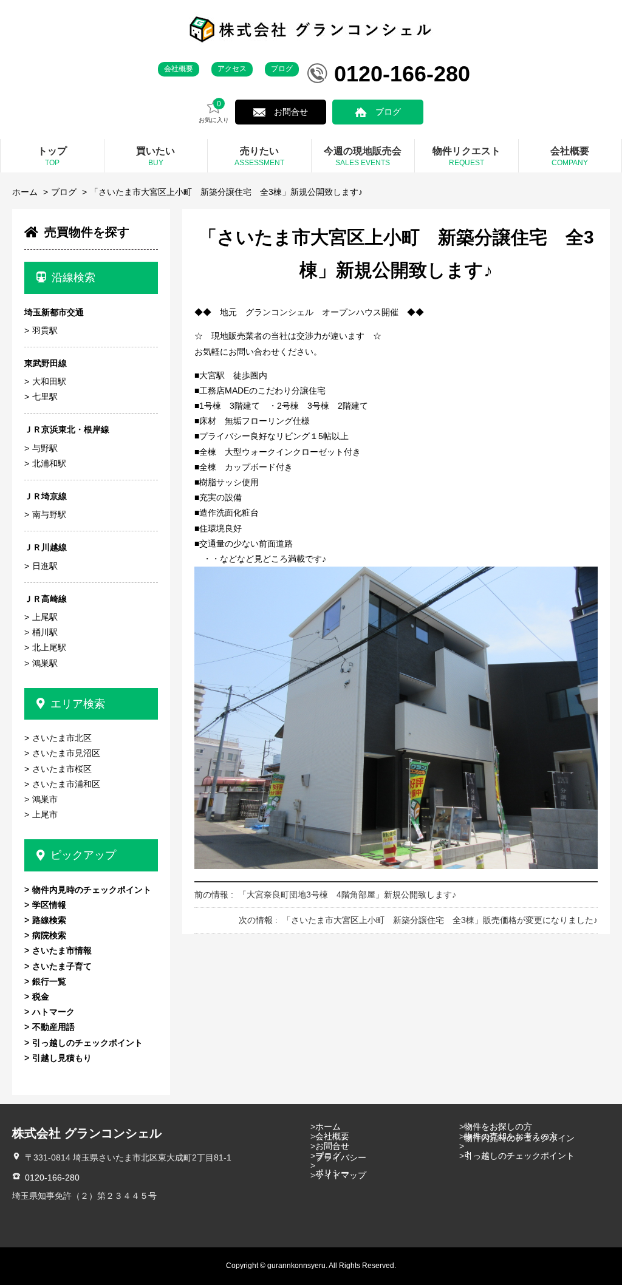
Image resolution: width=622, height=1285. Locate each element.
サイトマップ (340, 1175)
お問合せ (291, 112)
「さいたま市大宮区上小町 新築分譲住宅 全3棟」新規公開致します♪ (226, 192)
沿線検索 (73, 277)
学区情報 (49, 905)
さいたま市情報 (62, 950)
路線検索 (49, 920)
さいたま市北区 (62, 738)
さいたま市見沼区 (66, 753)
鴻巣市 (45, 799)
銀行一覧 (49, 981)
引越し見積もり (62, 1058)
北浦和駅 (49, 463)
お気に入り (214, 112)
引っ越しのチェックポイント (87, 1043)
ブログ (282, 68)
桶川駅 (45, 632)
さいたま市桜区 (62, 769)
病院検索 (49, 935)
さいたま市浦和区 (66, 784)
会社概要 (178, 68)
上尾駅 (45, 617)
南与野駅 (49, 514)
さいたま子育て (62, 966)
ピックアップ (83, 855)
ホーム (25, 192)
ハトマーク (53, 1012)
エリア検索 (77, 704)
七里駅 (45, 396)
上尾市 (45, 814)
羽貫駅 (45, 330)
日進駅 (45, 566)
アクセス (232, 68)
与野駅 (45, 448)
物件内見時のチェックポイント (91, 890)
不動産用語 (53, 1027)
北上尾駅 (49, 647)
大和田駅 (49, 381)
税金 (40, 996)
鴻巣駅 (45, 663)
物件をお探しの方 (498, 1126)
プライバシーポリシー (340, 1165)
